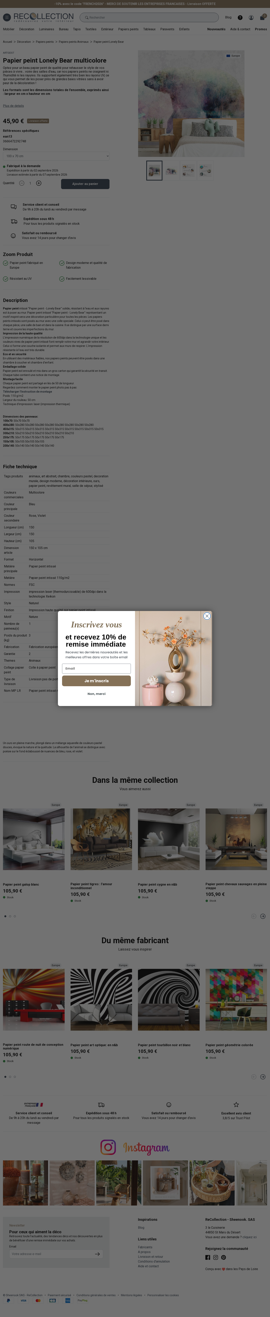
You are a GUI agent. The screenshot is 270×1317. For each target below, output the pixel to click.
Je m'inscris (96, 681)
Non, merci (97, 694)
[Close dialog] (207, 616)
